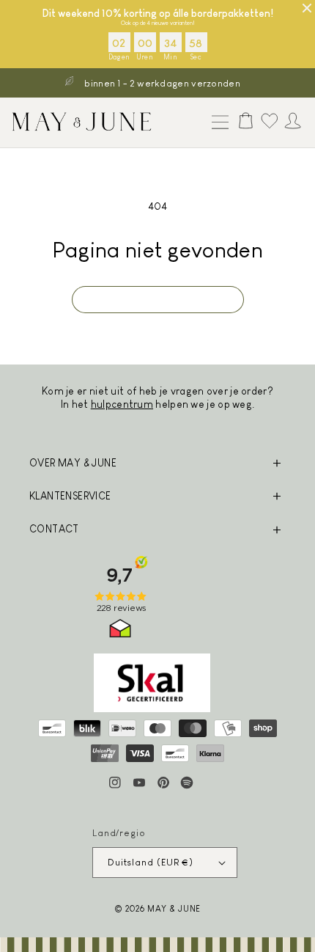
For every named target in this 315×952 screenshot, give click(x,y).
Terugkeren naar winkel (158, 299)
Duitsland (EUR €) (150, 862)
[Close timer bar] (307, 8)
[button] (217, 123)
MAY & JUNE (174, 908)
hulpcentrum (122, 404)
